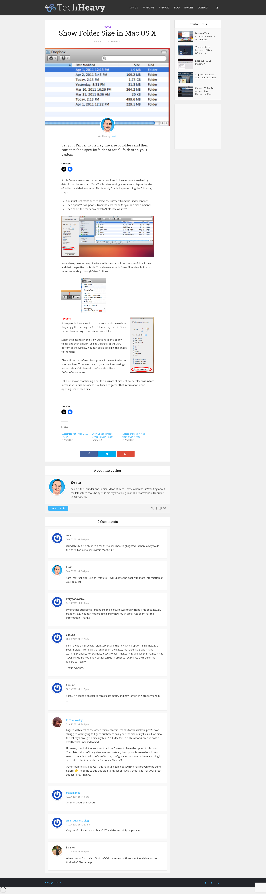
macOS (133, 7)
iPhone (188, 7)
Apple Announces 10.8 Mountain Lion (205, 76)
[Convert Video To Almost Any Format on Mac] (186, 91)
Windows (148, 7)
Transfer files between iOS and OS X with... (204, 50)
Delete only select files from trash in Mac (133, 435)
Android (164, 7)
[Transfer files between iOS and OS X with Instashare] (186, 50)
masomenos (73, 792)
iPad (177, 7)
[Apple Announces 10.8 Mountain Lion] (186, 77)
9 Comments (114, 41)
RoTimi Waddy (74, 720)
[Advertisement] (197, 126)
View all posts (58, 508)
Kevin (114, 136)
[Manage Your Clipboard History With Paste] (186, 36)
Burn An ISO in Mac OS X (203, 62)
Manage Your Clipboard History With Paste (205, 36)
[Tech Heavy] (75, 7)
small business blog (77, 820)
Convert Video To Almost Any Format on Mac (204, 91)
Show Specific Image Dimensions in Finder (102, 435)
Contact (203, 7)
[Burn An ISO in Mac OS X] (186, 64)
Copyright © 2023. (53, 882)
